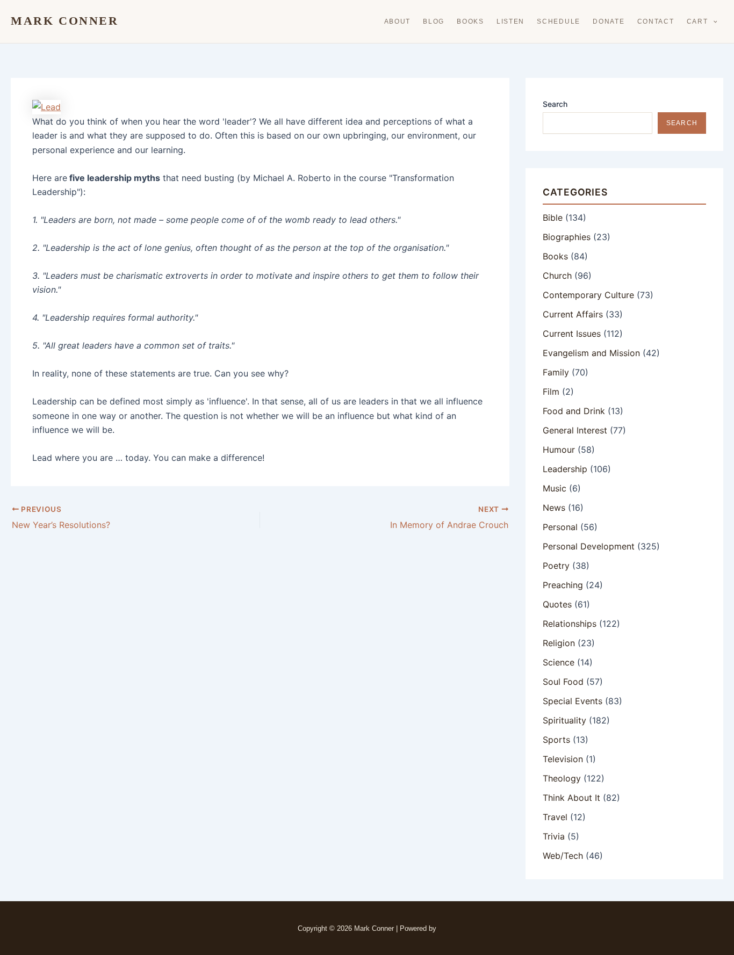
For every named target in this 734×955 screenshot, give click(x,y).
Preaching (563, 585)
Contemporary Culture (588, 295)
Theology (562, 778)
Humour (559, 449)
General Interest (575, 430)
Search (555, 103)
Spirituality (564, 720)
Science (558, 662)
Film (551, 391)
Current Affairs (573, 314)
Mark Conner (65, 21)
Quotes (557, 604)
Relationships (569, 623)
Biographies (567, 236)
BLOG (433, 21)
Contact (655, 21)
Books (470, 21)
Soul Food (563, 681)
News (554, 507)
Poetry (556, 565)
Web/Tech (563, 855)
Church (557, 275)
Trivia (554, 836)
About (397, 21)
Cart (697, 21)
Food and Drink (574, 411)
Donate (608, 21)
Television (563, 759)
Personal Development (589, 546)
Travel (555, 817)
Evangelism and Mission (591, 353)
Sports (556, 739)
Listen (510, 21)
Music (554, 488)
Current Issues (572, 333)
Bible (553, 217)
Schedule (558, 21)
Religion (559, 643)
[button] (712, 21)
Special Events (572, 701)
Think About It (571, 797)
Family (556, 372)
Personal (560, 527)
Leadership (565, 469)
